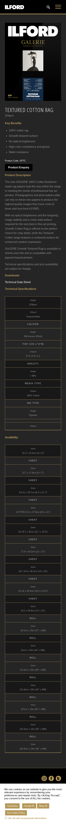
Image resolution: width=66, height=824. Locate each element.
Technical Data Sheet (18, 282)
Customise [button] (12, 806)
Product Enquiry (18, 167)
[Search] (46, 7)
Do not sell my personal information (27, 818)
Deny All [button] (43, 806)
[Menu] (56, 7)
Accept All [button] (29, 806)
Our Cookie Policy (16, 813)
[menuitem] (48, 7)
